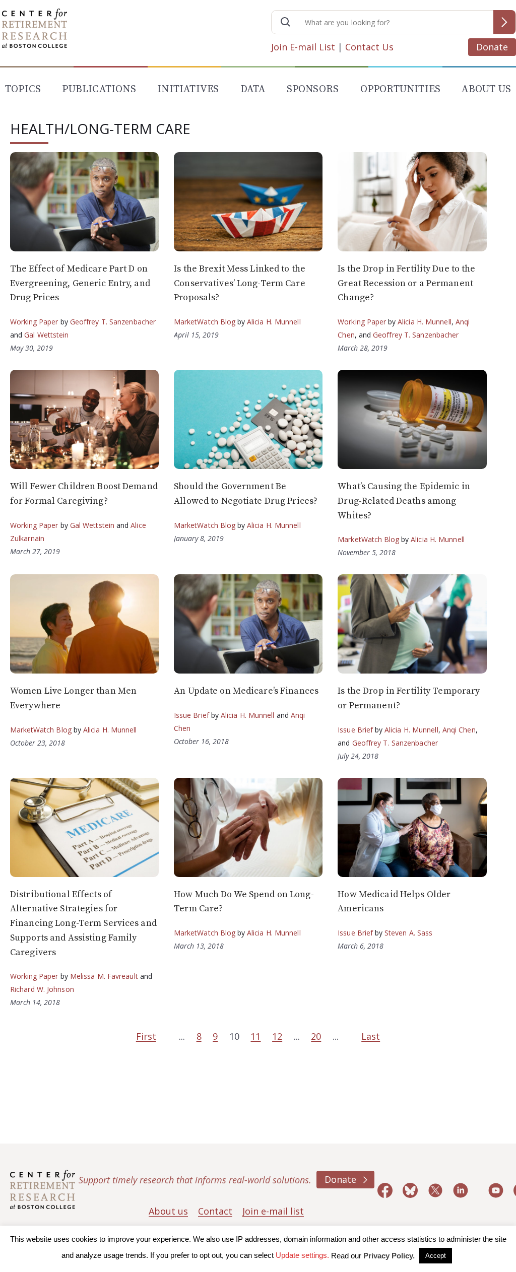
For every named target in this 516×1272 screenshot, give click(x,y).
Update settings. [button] (302, 1255)
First (146, 1036)
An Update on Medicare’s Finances (246, 691)
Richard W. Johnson (42, 989)
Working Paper (34, 321)
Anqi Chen (459, 729)
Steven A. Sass (408, 933)
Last (370, 1036)
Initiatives (188, 89)
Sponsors (313, 89)
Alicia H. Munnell (274, 321)
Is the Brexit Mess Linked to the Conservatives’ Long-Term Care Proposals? (239, 283)
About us (168, 1211)
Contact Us (369, 47)
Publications (99, 89)
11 (255, 1036)
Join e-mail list (273, 1211)
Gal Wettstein (46, 335)
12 (277, 1036)
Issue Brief (191, 715)
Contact (215, 1211)
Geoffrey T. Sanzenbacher (113, 321)
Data (253, 89)
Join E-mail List (303, 47)
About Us (486, 89)
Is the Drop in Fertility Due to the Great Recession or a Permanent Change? (406, 283)
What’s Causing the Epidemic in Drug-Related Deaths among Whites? (404, 501)
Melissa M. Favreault (104, 976)
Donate (492, 47)
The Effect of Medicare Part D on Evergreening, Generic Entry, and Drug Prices (80, 283)
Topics (23, 89)
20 (316, 1036)
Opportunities (400, 89)
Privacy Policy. (389, 1255)
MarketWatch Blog (204, 321)
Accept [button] (435, 1255)
